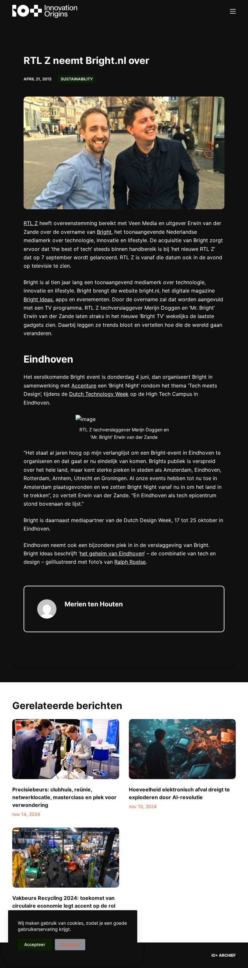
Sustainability (77, 79)
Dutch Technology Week (99, 394)
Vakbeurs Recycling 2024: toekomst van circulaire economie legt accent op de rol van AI (63, 906)
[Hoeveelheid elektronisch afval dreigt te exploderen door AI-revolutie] (182, 749)
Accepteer (34, 944)
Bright (104, 232)
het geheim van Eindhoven (112, 553)
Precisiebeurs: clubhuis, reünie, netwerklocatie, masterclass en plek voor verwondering (64, 797)
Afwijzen (70, 944)
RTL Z (31, 223)
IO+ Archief (224, 955)
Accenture (83, 385)
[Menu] (233, 11)
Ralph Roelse (130, 562)
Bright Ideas (38, 299)
